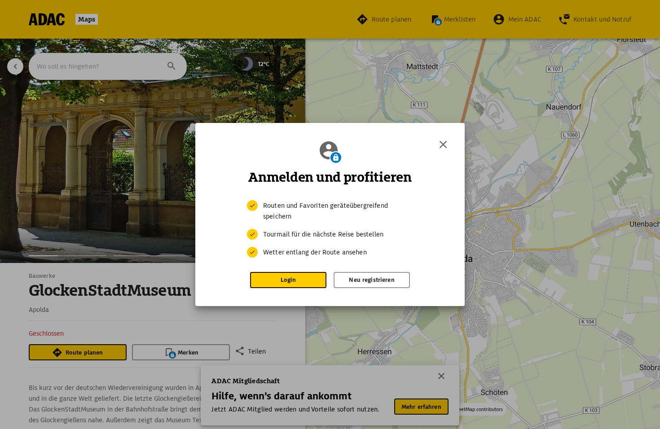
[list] (330, 229)
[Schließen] (443, 144)
